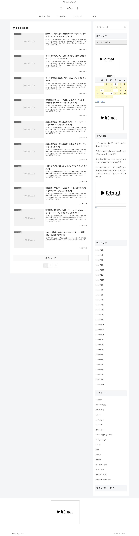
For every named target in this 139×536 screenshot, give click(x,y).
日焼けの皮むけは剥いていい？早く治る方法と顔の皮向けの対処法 (111, 152)
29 (107, 97)
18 (120, 90)
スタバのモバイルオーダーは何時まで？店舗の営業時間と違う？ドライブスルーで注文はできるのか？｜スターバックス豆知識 (111, 171)
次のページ (50, 258)
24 (116, 94)
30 (111, 97)
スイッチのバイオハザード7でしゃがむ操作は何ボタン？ (110, 144)
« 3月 (97, 102)
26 (125, 94)
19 (125, 90)
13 (97, 90)
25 (120, 94)
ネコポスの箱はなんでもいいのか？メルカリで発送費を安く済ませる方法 (111, 160)
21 (102, 94)
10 (116, 87)
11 (120, 87)
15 (107, 90)
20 (97, 94)
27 (97, 97)
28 (102, 97)
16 (111, 90)
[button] (125, 27)
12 (125, 87)
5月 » (103, 102)
